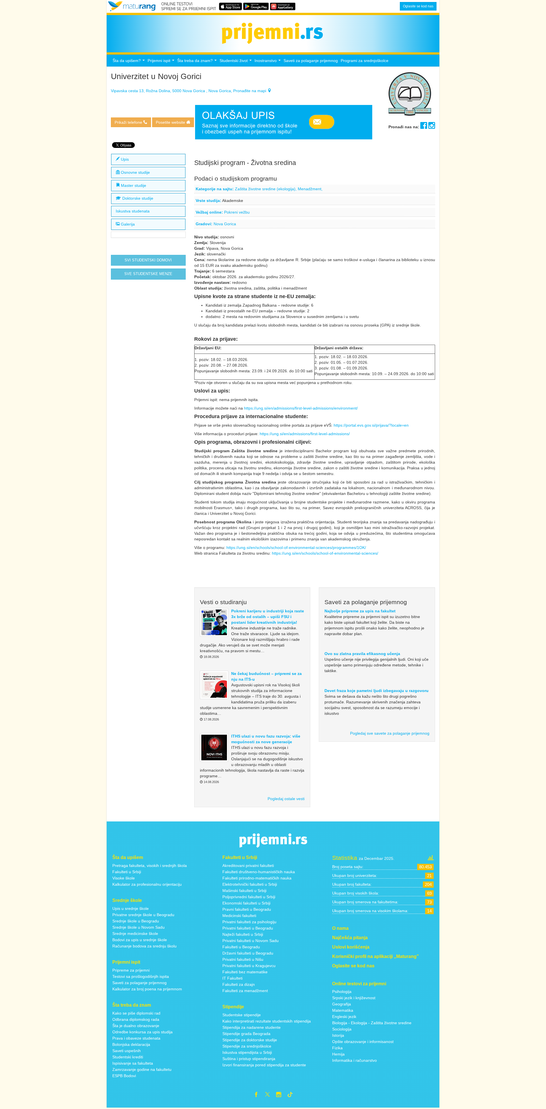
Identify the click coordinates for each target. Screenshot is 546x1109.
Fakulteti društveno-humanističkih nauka (258, 871)
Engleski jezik (344, 1016)
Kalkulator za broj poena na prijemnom (147, 989)
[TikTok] (292, 1095)
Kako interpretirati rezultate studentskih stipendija (266, 1021)
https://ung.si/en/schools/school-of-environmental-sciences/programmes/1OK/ (296, 547)
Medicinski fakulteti (239, 915)
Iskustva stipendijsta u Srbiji (247, 1052)
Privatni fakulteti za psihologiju (249, 922)
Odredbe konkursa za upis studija (142, 1032)
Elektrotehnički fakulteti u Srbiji (249, 884)
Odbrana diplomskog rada (135, 1019)
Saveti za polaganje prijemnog (311, 60)
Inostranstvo (268, 62)
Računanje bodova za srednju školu (144, 946)
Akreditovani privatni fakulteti (248, 865)
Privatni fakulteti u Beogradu (247, 928)
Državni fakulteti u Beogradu (247, 953)
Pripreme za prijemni (131, 970)
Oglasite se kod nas (418, 6)
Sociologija (341, 1029)
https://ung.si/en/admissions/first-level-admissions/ (306, 433)
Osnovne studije (135, 172)
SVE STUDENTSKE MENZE (148, 274)
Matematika (342, 1010)
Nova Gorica (225, 224)
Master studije (133, 185)
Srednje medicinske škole (135, 933)
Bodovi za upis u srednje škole (139, 939)
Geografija (341, 1004)
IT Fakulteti (232, 978)
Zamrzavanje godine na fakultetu (141, 1069)
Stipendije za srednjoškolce (246, 1046)
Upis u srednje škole (130, 908)
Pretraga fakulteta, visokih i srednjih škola (149, 865)
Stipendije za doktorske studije (249, 1040)
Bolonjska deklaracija (131, 1044)
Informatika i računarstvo (354, 1060)
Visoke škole (123, 878)
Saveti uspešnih (126, 1050)
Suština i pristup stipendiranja (248, 1058)
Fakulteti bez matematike (245, 972)
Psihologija (341, 991)
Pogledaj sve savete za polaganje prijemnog (389, 733)
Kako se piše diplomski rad (136, 1013)
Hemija (338, 1054)
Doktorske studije (137, 198)
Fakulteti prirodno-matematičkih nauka (256, 878)
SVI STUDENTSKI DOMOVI (148, 260)
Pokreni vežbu (237, 212)
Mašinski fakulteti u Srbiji (244, 890)
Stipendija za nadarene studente (251, 1027)
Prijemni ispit (162, 62)
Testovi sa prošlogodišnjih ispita (140, 976)
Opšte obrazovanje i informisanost (363, 1041)
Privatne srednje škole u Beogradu (143, 914)
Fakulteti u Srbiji (126, 871)
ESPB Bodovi (124, 1075)
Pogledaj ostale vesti (286, 798)
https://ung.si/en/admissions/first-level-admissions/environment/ (301, 408)
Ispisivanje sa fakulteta (132, 1063)
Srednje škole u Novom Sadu (138, 927)
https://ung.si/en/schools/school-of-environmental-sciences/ (325, 553)
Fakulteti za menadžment (245, 990)
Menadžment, (310, 189)
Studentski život (236, 62)
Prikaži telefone (129, 122)
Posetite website (171, 122)
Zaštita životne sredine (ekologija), (266, 189)
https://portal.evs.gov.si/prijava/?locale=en (371, 425)
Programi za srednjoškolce (364, 60)
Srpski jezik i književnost (353, 997)
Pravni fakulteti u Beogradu (246, 909)
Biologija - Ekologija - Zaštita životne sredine (371, 1023)
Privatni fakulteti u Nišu (242, 959)
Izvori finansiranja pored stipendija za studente (264, 1065)
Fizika (337, 1048)
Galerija (127, 224)
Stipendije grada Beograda (246, 1033)
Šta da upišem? (129, 62)
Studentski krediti (127, 1057)
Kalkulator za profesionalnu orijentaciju (147, 884)
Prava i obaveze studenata (136, 1038)
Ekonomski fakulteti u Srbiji (246, 903)
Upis (124, 159)
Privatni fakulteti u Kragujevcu (249, 965)
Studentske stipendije (241, 1015)
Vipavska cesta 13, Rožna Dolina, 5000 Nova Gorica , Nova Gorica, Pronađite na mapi (189, 90)
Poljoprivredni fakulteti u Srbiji (248, 897)
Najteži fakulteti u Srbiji (242, 934)
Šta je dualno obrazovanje (135, 1025)
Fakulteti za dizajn (238, 984)
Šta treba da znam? (197, 62)
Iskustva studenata (133, 211)
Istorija (338, 1035)
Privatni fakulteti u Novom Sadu (250, 940)
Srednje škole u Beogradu (135, 921)
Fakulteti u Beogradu (241, 947)
